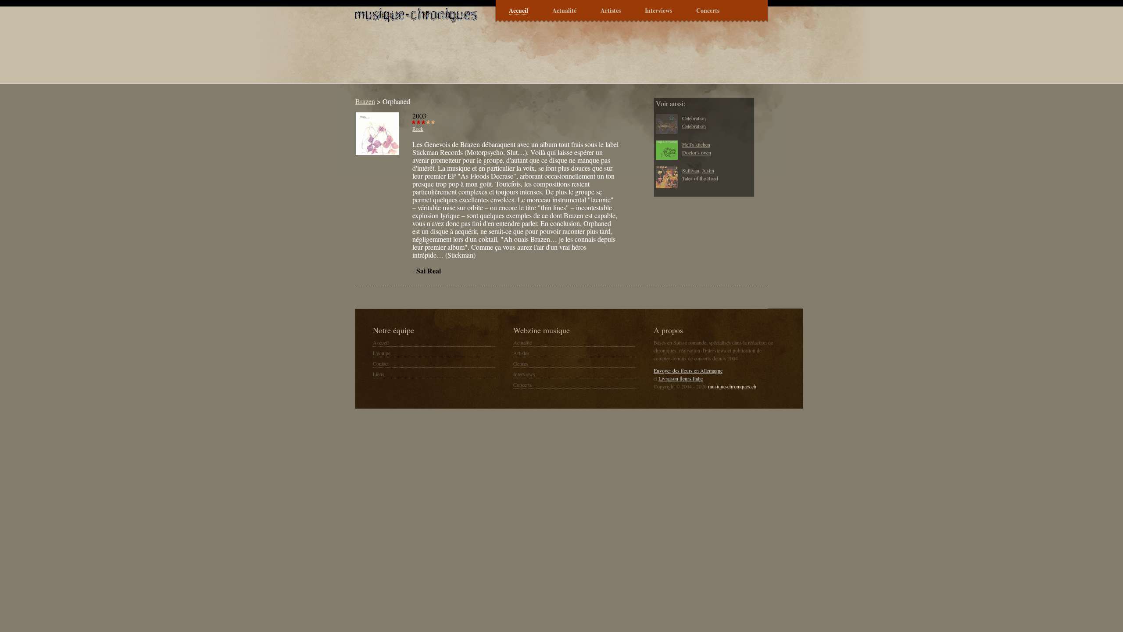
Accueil (518, 11)
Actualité (564, 11)
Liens (378, 373)
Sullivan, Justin (698, 170)
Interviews (658, 11)
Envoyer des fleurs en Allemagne (688, 370)
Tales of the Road (700, 178)
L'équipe (381, 352)
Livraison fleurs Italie (680, 378)
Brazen (365, 101)
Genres (520, 363)
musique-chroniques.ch (732, 386)
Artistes (611, 11)
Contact (381, 363)
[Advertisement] (510, 59)
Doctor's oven (696, 152)
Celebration (694, 118)
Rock (417, 128)
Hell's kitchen (696, 144)
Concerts (707, 11)
